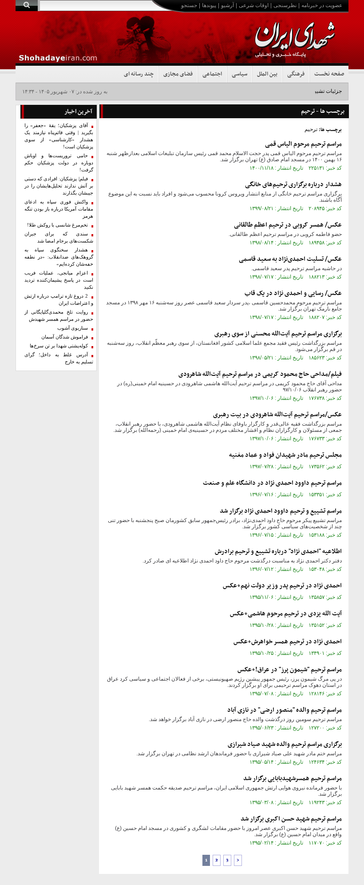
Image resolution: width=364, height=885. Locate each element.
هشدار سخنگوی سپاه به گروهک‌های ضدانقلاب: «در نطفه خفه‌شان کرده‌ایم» (58, 257)
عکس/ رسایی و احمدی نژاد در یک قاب (293, 293)
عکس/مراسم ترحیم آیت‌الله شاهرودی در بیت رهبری (277, 414)
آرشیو (227, 5)
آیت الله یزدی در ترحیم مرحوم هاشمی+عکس (286, 613)
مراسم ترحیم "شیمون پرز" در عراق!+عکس (289, 669)
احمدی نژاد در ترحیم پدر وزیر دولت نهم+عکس (282, 585)
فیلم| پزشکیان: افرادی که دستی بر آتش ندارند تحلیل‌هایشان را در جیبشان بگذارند (58, 185)
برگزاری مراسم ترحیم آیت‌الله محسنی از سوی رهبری (278, 333)
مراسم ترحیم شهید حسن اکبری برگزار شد (291, 819)
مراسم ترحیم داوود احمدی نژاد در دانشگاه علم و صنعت (272, 483)
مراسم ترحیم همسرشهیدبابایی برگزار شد (292, 778)
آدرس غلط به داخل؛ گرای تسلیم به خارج (58, 358)
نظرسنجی (285, 5)
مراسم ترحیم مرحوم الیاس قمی (303, 144)
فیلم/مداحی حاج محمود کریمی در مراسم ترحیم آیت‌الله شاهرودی (260, 374)
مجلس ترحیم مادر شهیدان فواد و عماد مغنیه (285, 455)
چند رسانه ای (139, 74)
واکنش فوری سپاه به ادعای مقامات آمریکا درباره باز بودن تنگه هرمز (58, 209)
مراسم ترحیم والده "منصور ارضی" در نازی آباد (284, 710)
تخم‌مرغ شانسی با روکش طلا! (57, 225)
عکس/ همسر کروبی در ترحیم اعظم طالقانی (288, 225)
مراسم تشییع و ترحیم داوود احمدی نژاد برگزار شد (281, 511)
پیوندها (209, 5)
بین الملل (267, 74)
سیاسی (239, 74)
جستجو (189, 5)
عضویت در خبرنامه (321, 5)
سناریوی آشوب (72, 328)
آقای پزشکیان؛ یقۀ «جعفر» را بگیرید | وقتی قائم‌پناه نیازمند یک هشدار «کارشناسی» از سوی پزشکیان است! (58, 136)
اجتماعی (212, 74)
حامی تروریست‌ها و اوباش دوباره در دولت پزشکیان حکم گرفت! (58, 162)
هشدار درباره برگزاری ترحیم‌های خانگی (293, 184)
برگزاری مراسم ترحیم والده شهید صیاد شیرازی (285, 744)
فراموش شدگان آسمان (64, 337)
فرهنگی (296, 74)
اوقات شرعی (254, 5)
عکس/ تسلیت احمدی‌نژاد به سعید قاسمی (290, 259)
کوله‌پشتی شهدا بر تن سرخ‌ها (59, 345)
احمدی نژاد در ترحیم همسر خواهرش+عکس (287, 641)
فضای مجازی (178, 74)
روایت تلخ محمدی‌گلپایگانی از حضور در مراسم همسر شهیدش (58, 316)
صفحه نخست (329, 74)
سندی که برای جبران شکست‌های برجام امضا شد (58, 237)
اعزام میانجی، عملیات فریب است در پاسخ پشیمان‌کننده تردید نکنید (58, 280)
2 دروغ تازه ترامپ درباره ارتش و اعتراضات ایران (58, 300)
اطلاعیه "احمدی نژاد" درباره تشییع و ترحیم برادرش (278, 551)
